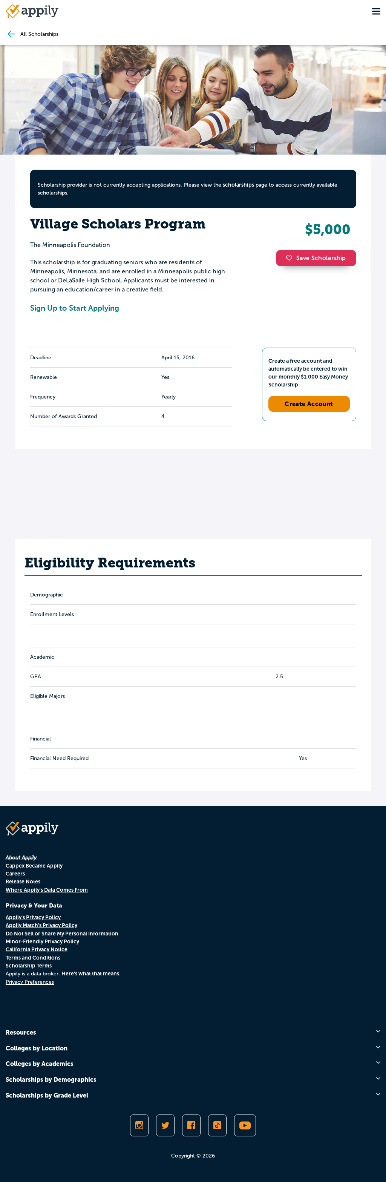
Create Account (309, 403)
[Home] (32, 11)
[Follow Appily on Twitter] (165, 1125)
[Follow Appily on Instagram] (139, 1125)
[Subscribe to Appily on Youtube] (245, 1125)
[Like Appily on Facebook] (191, 1125)
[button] (291, 258)
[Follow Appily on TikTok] (217, 1125)
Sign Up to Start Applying (74, 308)
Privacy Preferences (30, 982)
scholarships (238, 185)
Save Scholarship (321, 258)
